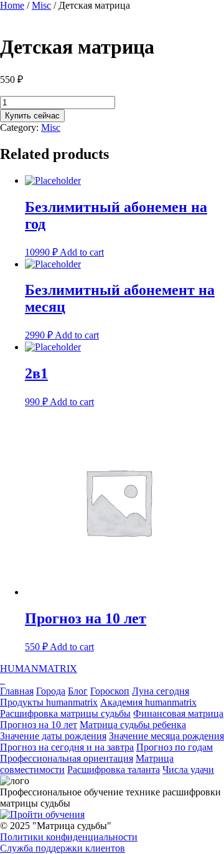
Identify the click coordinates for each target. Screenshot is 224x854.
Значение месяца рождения (166, 736)
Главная (17, 691)
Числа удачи (188, 769)
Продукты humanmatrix (49, 702)
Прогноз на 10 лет (38, 724)
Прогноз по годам (174, 747)
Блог (78, 691)
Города (50, 691)
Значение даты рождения (53, 736)
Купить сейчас (32, 115)
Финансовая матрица (178, 713)
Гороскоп (109, 691)
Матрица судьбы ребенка (133, 724)
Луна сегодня (160, 691)
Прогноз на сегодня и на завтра (67, 747)
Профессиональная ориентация (66, 758)
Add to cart (82, 252)
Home (12, 5)
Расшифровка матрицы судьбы (65, 713)
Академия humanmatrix (148, 702)
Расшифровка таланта (113, 769)
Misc (41, 5)
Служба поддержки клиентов (62, 848)
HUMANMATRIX (38, 668)
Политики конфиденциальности (69, 837)
